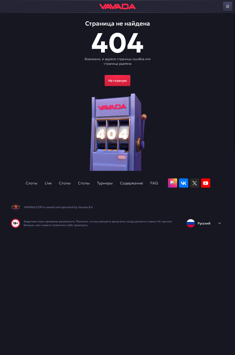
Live (48, 183)
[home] (117, 6)
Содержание (131, 183)
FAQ (154, 183)
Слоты (31, 183)
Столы (65, 183)
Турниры (105, 183)
